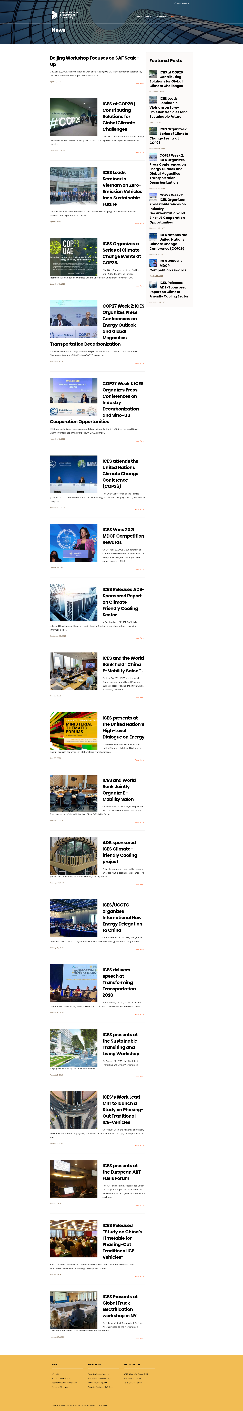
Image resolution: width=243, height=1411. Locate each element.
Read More (139, 84)
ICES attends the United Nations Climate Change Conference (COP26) (120, 474)
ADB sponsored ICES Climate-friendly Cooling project (120, 852)
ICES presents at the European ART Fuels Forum (122, 1172)
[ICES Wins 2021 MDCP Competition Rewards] (153, 263)
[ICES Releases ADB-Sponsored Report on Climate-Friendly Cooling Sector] (153, 284)
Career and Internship (60, 1387)
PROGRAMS (161, 16)
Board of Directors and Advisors (64, 1383)
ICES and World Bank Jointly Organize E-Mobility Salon (119, 789)
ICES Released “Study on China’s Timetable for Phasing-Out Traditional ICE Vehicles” (122, 1241)
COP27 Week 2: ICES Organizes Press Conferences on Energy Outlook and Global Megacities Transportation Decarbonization (167, 169)
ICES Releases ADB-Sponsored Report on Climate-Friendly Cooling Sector (124, 602)
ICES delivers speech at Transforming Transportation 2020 (119, 982)
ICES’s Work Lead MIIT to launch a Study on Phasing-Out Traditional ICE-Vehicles (123, 1109)
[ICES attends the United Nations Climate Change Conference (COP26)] (153, 236)
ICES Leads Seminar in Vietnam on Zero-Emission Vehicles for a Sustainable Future (122, 188)
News (173, 16)
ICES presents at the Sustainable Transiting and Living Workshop (121, 1044)
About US (55, 1374)
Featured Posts (165, 61)
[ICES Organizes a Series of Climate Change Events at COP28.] (153, 131)
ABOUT (148, 16)
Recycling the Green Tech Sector (101, 1387)
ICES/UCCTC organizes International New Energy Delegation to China (122, 917)
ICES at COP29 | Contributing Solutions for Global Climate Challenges (119, 116)
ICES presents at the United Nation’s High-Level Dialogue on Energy (124, 727)
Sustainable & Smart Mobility (99, 1378)
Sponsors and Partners (61, 1378)
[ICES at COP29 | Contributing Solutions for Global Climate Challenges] (153, 74)
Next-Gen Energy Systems (98, 1374)
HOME (139, 16)
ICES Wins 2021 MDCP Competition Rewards (123, 536)
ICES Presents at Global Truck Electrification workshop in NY (120, 1306)
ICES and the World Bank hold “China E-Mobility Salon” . (123, 664)
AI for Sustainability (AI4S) (98, 1383)
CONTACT (182, 16)
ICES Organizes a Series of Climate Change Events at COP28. (122, 253)
